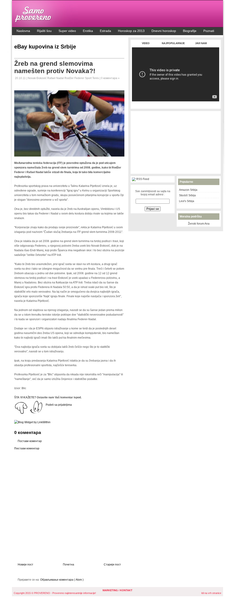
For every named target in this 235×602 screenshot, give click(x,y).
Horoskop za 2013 (131, 31)
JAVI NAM (201, 43)
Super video (67, 31)
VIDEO (146, 43)
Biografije (189, 31)
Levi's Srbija (186, 201)
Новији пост (25, 564)
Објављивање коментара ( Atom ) (62, 579)
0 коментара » (110, 78)
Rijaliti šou (44, 31)
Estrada (105, 31)
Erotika (88, 31)
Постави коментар (30, 441)
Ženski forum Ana (199, 223)
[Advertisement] (175, 104)
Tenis (96, 78)
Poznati (208, 31)
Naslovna (23, 31)
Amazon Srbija (188, 189)
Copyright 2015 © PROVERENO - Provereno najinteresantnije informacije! (55, 593)
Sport (88, 78)
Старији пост (112, 564)
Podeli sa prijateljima (59, 404)
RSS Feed (142, 179)
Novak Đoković (37, 78)
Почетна (68, 564)
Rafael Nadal (55, 78)
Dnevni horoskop (163, 31)
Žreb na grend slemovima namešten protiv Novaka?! (54, 67)
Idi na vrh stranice (211, 593)
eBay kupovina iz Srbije (45, 46)
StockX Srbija (187, 195)
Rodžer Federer (74, 78)
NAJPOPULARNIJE (173, 43)
